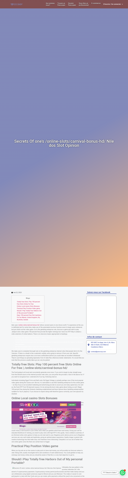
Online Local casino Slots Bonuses (28, 306)
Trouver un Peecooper (61, 4)
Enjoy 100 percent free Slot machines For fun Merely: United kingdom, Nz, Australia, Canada (29, 317)
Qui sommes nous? (50, 4)
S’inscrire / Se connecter (112, 4)
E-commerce (96, 3)
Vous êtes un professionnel (84, 4)
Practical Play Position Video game (28, 308)
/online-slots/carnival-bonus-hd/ (29, 325)
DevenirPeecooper (72, 4)
